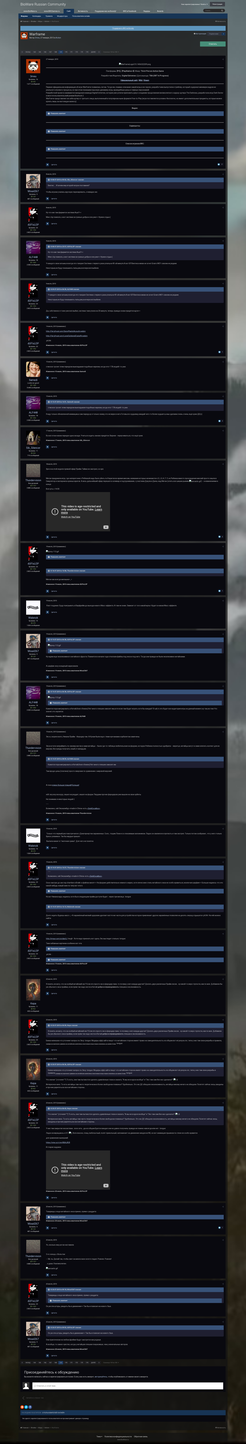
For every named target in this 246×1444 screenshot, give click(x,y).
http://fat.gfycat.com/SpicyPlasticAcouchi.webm (66, 331)
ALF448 (33, 257)
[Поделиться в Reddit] (22, 1407)
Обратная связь (141, 1437)
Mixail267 (33, 191)
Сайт (69, 11)
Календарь (36, 16)
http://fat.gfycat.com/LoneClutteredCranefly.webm (67, 336)
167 (50, 52)
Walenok (33, 617)
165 (40, 52)
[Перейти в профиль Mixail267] (33, 181)
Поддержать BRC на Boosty (123, 28)
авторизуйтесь (101, 1377)
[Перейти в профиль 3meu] (24, 35)
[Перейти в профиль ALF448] (33, 247)
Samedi (33, 380)
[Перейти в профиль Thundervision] (33, 470)
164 (34, 52)
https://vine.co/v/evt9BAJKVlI (58, 1142)
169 (61, 52)
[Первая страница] (22, 52)
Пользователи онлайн (81, 16)
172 (76, 52)
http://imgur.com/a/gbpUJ (56, 939)
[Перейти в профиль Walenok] (33, 608)
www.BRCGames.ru (52, 11)
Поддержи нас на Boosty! (105, 11)
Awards (160, 11)
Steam (146, 80)
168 (55, 52)
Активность (83, 11)
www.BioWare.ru (30, 11)
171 (71, 52)
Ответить (213, 44)
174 (87, 52)
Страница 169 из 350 (110, 52)
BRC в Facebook (129, 11)
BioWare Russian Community (43, 4)
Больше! (75, 785)
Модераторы (62, 16)
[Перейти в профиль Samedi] (33, 369)
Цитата (54, 165)
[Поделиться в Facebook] (30, 1407)
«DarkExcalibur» (93, 808)
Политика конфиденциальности (118, 1437)
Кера (33, 1003)
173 (82, 52)
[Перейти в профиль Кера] (33, 989)
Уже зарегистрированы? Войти (194, 4)
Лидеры (146, 11)
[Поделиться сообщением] (223, 59)
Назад (28, 52)
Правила (49, 16)
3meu (37, 38)
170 (66, 52)
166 (45, 52)
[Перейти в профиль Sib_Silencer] (33, 438)
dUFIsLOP (33, 224)
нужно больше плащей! (62, 785)
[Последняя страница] (99, 52)
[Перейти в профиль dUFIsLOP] (33, 214)
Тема (98, 1437)
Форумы (24, 16)
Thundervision (33, 480)
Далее (93, 52)
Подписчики (213, 34)
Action (58, 38)
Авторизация (201, 34)
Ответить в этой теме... (46, 1386)
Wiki (140, 80)
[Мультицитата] (47, 164)
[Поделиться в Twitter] (26, 1407)
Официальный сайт (129, 80)
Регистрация (217, 4)
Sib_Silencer (33, 447)
